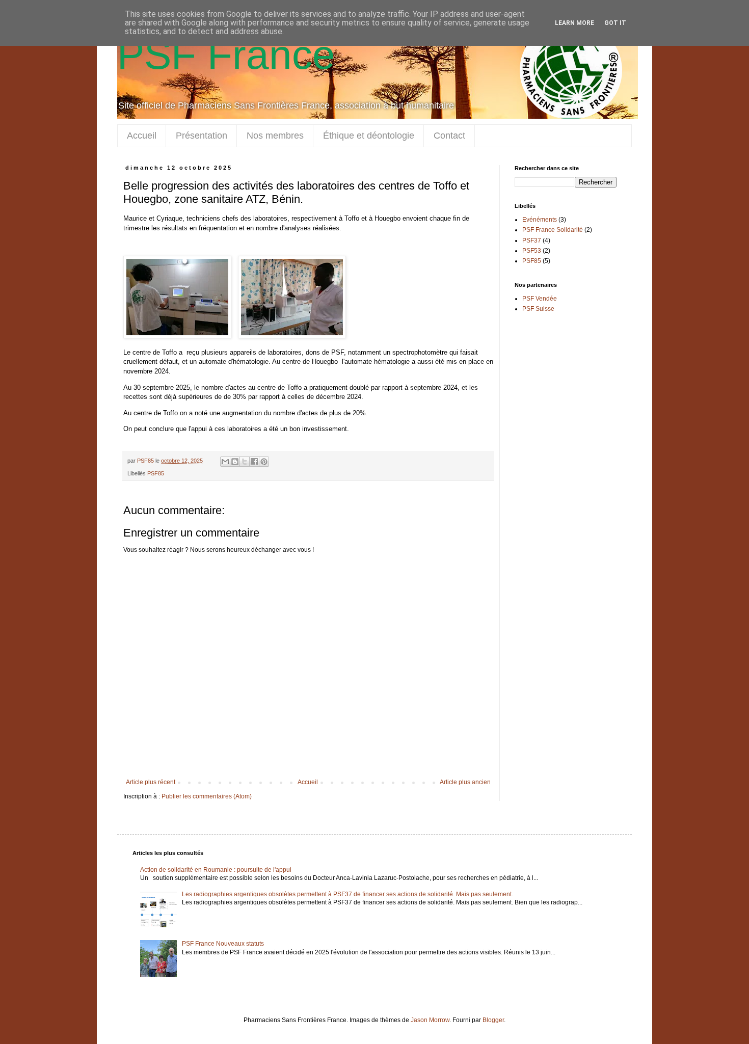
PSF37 (531, 240)
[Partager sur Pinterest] (264, 462)
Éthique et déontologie (368, 135)
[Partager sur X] (244, 462)
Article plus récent (150, 782)
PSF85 (155, 473)
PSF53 (531, 250)
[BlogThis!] (235, 462)
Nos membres (275, 135)
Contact (449, 135)
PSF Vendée (539, 298)
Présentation (201, 135)
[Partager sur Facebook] (254, 462)
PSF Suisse (538, 308)
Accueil (141, 135)
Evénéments (539, 219)
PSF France (226, 54)
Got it (615, 22)
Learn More (574, 22)
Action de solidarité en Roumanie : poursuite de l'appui (215, 869)
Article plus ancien (465, 782)
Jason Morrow (430, 1020)
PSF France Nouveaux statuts (223, 943)
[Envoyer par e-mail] (225, 462)
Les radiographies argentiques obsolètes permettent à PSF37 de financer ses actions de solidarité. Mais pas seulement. (347, 894)
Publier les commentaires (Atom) (207, 796)
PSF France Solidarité (552, 229)
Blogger (493, 1020)
